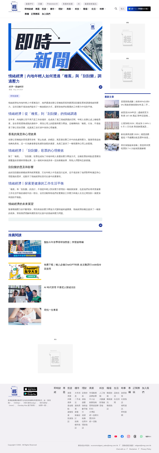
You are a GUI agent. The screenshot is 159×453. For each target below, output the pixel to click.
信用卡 (85, 421)
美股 (69, 396)
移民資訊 (124, 407)
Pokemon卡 (52, 4)
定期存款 (85, 394)
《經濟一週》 (42, 405)
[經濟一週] (14, 6)
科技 (77, 9)
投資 (44, 9)
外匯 (69, 399)
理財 (60, 9)
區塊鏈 (102, 402)
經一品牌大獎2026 (94, 416)
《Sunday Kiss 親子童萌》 (26, 405)
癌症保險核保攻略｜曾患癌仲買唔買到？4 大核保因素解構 (135, 147)
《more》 (11, 405)
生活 (93, 9)
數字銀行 (85, 410)
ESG (91, 409)
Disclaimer (133, 449)
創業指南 (93, 402)
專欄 (27, 14)
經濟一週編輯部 (16, 87)
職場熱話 (109, 407)
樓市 (52, 9)
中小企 (92, 399)
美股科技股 (68, 4)
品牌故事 (93, 396)
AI (79, 4)
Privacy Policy (146, 449)
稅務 (84, 418)
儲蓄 (84, 402)
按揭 (76, 421)
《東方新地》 (43, 403)
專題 (37, 9)
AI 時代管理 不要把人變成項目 (60, 287)
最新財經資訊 (91, 4)
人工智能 (102, 394)
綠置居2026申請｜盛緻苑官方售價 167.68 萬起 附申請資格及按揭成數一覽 (135, 114)
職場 (85, 9)
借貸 (84, 415)
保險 (84, 399)
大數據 (102, 399)
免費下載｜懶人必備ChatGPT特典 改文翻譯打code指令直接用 (72, 266)
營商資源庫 (94, 406)
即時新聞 (14, 96)
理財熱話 (85, 426)
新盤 (76, 412)
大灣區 (92, 412)
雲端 (101, 406)
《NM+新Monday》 (30, 403)
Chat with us (120, 449)
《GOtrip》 (17, 403)
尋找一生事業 (51, 310)
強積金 (85, 406)
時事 (102, 9)
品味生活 (117, 394)
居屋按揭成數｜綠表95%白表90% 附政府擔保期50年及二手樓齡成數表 (135, 103)
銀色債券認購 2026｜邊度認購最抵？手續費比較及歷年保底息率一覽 (135, 136)
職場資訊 (109, 400)
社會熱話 (124, 400)
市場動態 (93, 393)
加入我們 (46, 14)
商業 (69, 9)
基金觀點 (70, 407)
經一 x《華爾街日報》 (140, 9)
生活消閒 (117, 400)
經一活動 (93, 421)
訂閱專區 (35, 14)
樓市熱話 (77, 426)
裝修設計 (77, 416)
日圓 (40, 4)
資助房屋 (77, 407)
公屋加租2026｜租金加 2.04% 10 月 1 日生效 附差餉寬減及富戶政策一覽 (136, 125)
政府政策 (124, 394)
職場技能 (109, 394)
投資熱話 (70, 419)
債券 (69, 402)
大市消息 (77, 394)
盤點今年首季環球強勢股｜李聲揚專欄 (64, 242)
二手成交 (77, 400)
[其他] (100, 87)
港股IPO (29, 4)
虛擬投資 (70, 413)
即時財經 (29, 9)
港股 (69, 393)
